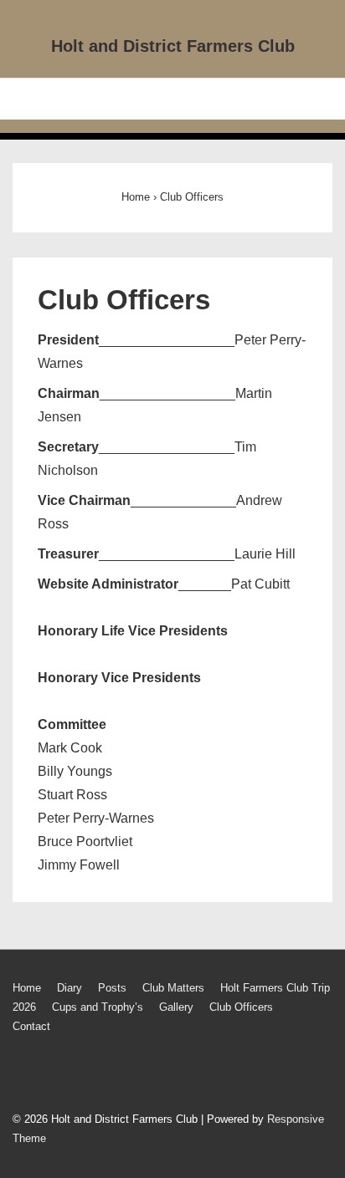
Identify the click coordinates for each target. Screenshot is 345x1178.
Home (27, 988)
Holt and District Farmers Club (173, 46)
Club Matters (173, 988)
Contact (31, 1026)
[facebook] (23, 1074)
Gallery (176, 1007)
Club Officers (241, 1007)
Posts (112, 988)
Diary (69, 988)
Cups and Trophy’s (97, 1007)
